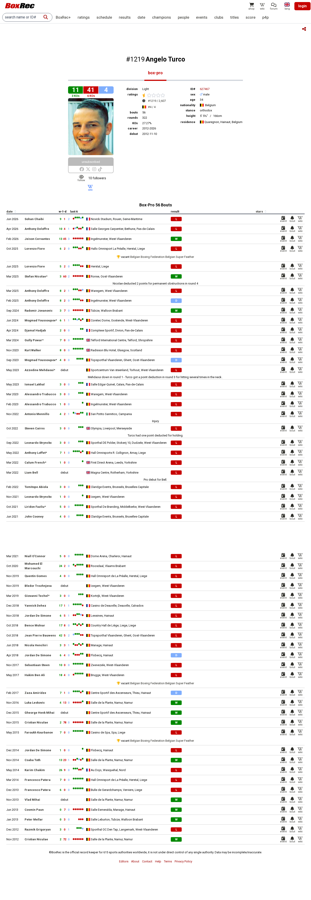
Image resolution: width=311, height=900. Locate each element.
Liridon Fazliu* (35, 506)
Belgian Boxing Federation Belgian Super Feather (162, 257)
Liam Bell (31, 472)
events (201, 17)
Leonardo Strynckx (38, 442)
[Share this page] (304, 29)
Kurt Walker (33, 350)
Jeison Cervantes (37, 239)
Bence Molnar (35, 625)
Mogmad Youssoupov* (41, 320)
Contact (147, 861)
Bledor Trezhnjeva (38, 585)
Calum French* (35, 462)
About (135, 861)
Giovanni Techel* (37, 595)
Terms (168, 861)
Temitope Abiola (36, 487)
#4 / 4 (152, 107)
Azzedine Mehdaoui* (40, 370)
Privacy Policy (183, 861)
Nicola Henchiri (36, 645)
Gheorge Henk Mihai (39, 712)
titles (234, 17)
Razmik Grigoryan (38, 829)
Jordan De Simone (38, 615)
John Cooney (34, 516)
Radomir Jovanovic (39, 310)
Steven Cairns (35, 428)
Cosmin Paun (34, 809)
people (183, 17)
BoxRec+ (63, 17)
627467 (204, 89)
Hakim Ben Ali (35, 675)
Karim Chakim (35, 770)
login (302, 6)
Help (158, 861)
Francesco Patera (38, 780)
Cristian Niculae (36, 722)
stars (260, 211)
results (125, 17)
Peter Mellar (34, 819)
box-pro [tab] (155, 72)
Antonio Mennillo (37, 414)
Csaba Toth (33, 760)
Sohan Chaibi (34, 219)
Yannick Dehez (35, 605)
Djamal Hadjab (35, 330)
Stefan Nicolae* (36, 276)
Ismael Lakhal (35, 384)
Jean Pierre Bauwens (40, 635)
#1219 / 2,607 (157, 101)
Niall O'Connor (35, 556)
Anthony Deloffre (37, 229)
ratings (84, 17)
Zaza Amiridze (35, 693)
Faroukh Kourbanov (39, 732)
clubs (218, 17)
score (250, 17)
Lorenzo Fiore (35, 248)
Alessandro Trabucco (40, 394)
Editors (123, 861)
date (141, 17)
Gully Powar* (34, 340)
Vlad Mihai (32, 799)
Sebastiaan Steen (37, 665)
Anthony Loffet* (36, 452)
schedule (104, 17)
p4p (265, 17)
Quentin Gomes (36, 576)
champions (161, 17)
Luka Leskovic (35, 702)
